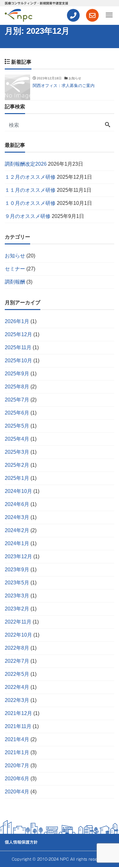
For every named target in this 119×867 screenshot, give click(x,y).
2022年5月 (17, 674)
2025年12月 (18, 334)
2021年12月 (18, 713)
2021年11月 (18, 726)
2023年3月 (17, 595)
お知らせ (15, 255)
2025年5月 (17, 426)
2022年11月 (18, 622)
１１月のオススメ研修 (30, 190)
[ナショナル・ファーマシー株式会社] (18, 14)
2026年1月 (17, 321)
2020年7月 (17, 765)
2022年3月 (17, 700)
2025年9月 (17, 373)
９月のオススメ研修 (27, 216)
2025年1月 (17, 478)
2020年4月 (17, 791)
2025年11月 (18, 347)
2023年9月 (17, 569)
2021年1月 (17, 752)
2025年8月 (17, 386)
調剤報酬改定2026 (26, 164)
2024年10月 (18, 491)
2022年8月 (17, 648)
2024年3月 (17, 517)
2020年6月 (17, 778)
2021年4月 (17, 739)
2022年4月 (17, 687)
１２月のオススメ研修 (30, 177)
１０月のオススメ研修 (30, 203)
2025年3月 (17, 452)
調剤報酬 (15, 282)
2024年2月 (17, 530)
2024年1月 (17, 543)
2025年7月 (17, 399)
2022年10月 (18, 635)
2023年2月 (17, 608)
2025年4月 (17, 439)
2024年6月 (17, 504)
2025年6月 (17, 412)
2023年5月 (17, 582)
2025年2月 (17, 465)
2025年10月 (18, 360)
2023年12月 (18, 556)
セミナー (15, 268)
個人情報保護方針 (21, 842)
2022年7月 (17, 661)
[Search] (107, 125)
